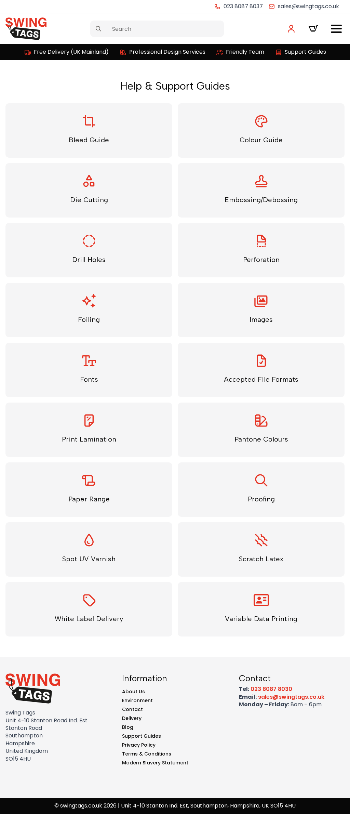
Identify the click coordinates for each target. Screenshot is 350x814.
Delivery (132, 718)
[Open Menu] (336, 29)
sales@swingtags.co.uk (291, 697)
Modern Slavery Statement (155, 762)
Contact (132, 709)
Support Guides (141, 736)
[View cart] (313, 28)
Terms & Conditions (146, 753)
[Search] (98, 29)
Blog (127, 727)
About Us (133, 691)
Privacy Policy (139, 745)
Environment (137, 700)
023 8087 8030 (271, 689)
